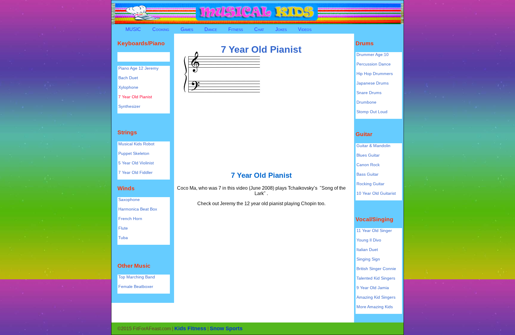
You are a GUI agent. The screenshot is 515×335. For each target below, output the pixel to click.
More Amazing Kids (374, 306)
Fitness (235, 29)
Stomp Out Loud (371, 111)
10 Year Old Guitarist (376, 193)
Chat (259, 29)
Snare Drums (368, 92)
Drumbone (366, 102)
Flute (123, 228)
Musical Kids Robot (136, 143)
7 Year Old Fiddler (135, 172)
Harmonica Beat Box (137, 209)
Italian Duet (367, 249)
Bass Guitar (367, 174)
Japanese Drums (372, 83)
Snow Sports (226, 328)
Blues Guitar (368, 155)
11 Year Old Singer (374, 230)
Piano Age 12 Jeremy (138, 68)
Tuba (123, 237)
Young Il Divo (368, 240)
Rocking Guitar (370, 183)
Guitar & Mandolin (373, 145)
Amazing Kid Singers (375, 297)
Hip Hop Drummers (374, 73)
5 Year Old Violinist (136, 163)
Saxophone (129, 199)
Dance (210, 29)
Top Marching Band (136, 277)
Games (187, 29)
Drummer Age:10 (372, 54)
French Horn (130, 218)
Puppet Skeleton (133, 153)
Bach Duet (128, 77)
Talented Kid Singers (375, 278)
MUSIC (133, 29)
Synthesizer (129, 106)
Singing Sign (368, 259)
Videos (304, 29)
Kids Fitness (190, 328)
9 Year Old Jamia (372, 287)
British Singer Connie (376, 268)
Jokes (281, 29)
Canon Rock (368, 164)
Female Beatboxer (135, 286)
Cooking (160, 29)
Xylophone (128, 87)
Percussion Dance (373, 64)
